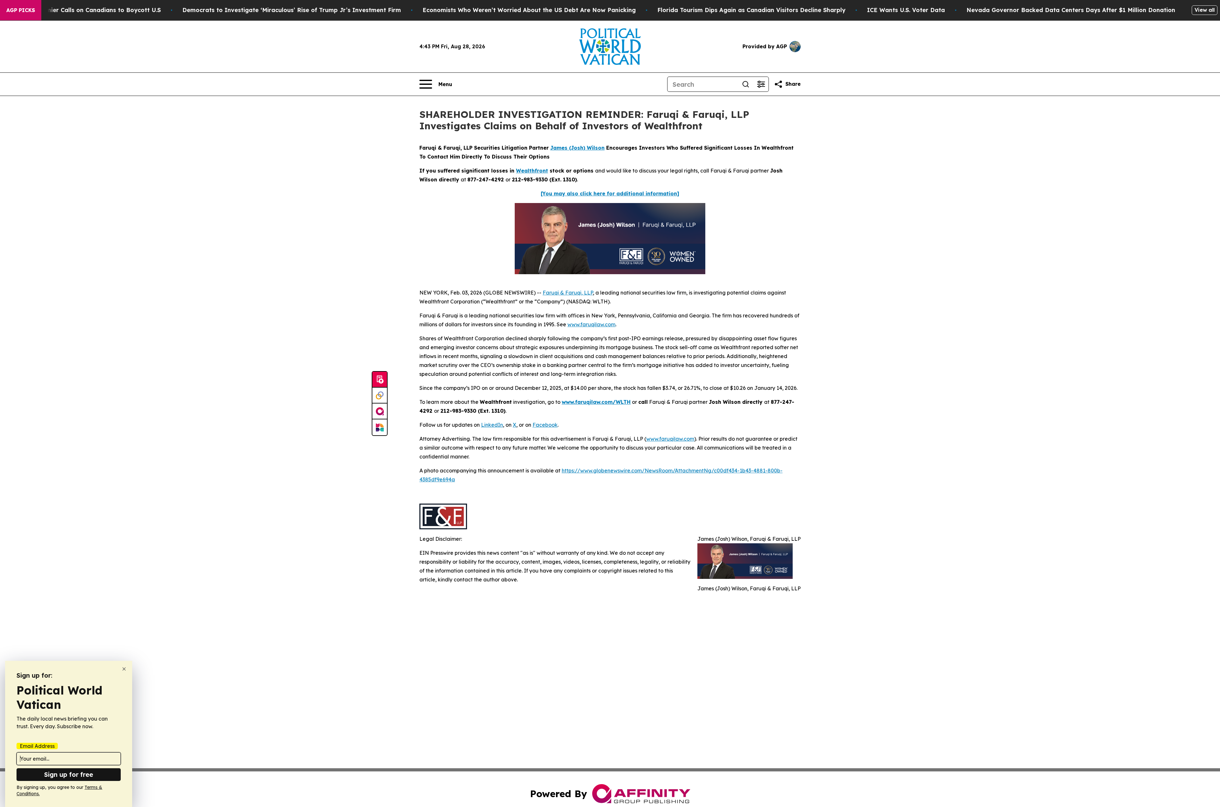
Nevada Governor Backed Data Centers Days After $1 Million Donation (1070, 10)
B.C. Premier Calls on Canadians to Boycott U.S (92, 10)
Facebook (545, 425)
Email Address (37, 746)
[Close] (124, 669)
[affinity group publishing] (379, 411)
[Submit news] (379, 380)
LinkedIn (492, 425)
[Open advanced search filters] (761, 84)
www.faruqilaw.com (591, 324)
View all (1205, 10)
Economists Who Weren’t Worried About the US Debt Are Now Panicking (529, 10)
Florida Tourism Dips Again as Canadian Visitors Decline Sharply (751, 10)
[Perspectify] (379, 396)
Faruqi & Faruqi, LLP (568, 292)
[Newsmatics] (379, 427)
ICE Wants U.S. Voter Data (906, 10)
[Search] (745, 84)
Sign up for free (68, 774)
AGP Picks (20, 10)
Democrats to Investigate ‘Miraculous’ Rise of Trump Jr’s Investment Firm (291, 10)
